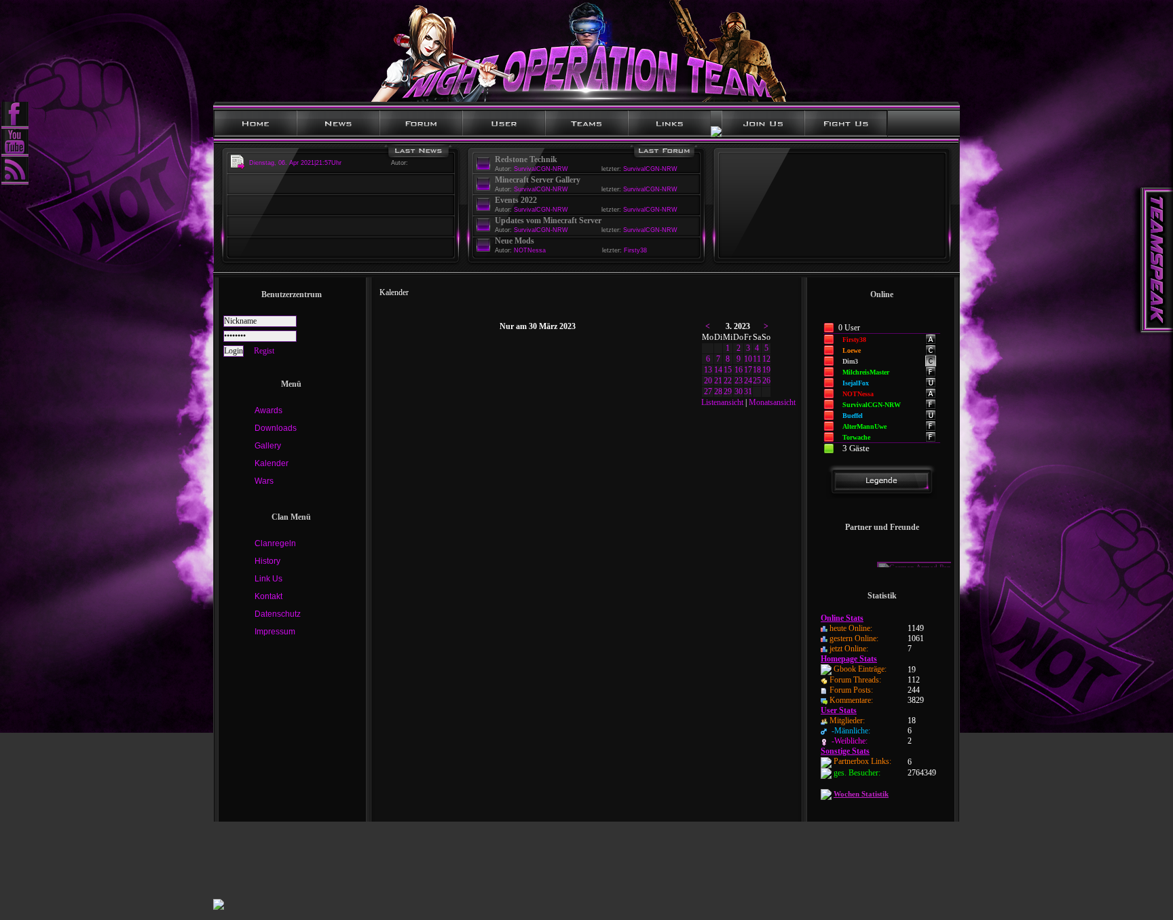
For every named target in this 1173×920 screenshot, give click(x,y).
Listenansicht (722, 402)
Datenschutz (278, 614)
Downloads (276, 428)
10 (748, 359)
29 (728, 391)
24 (748, 380)
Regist (264, 351)
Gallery (268, 446)
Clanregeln (275, 543)
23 (738, 380)
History (267, 561)
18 (757, 370)
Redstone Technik (526, 159)
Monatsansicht (772, 402)
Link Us (268, 578)
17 (748, 370)
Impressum (275, 631)
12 (766, 359)
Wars (264, 481)
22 (728, 380)
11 (757, 359)
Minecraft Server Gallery (537, 180)
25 (757, 380)
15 (728, 370)
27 (708, 391)
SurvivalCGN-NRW (650, 169)
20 (708, 380)
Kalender (271, 463)
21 (718, 380)
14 (718, 370)
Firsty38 (635, 250)
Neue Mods (514, 241)
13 (708, 370)
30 (738, 391)
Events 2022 (516, 200)
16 (738, 370)
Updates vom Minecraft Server (548, 220)
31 (748, 391)
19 (766, 370)
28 (718, 391)
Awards (268, 410)
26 (766, 380)
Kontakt (268, 596)
